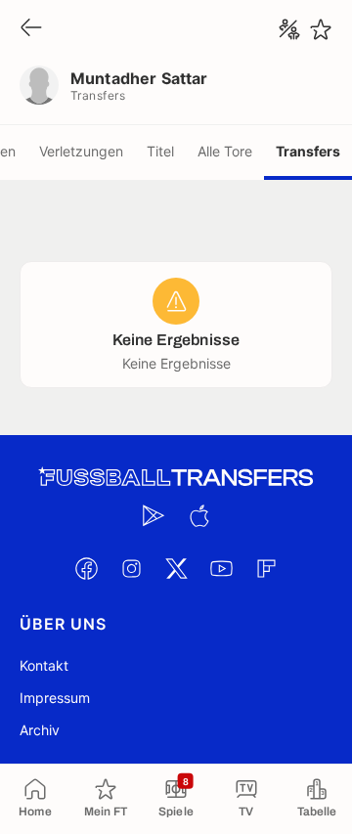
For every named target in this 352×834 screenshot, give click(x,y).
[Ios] (198, 515)
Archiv (40, 730)
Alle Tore (225, 151)
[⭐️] (320, 29)
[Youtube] (221, 568)
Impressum (55, 697)
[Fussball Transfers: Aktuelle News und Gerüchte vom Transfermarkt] (176, 477)
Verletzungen (81, 151)
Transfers (308, 151)
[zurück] (31, 29)
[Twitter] (176, 568)
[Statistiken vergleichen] (289, 29)
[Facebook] (86, 568)
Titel (160, 151)
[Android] (153, 515)
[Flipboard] (266, 568)
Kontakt (44, 665)
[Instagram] (131, 568)
